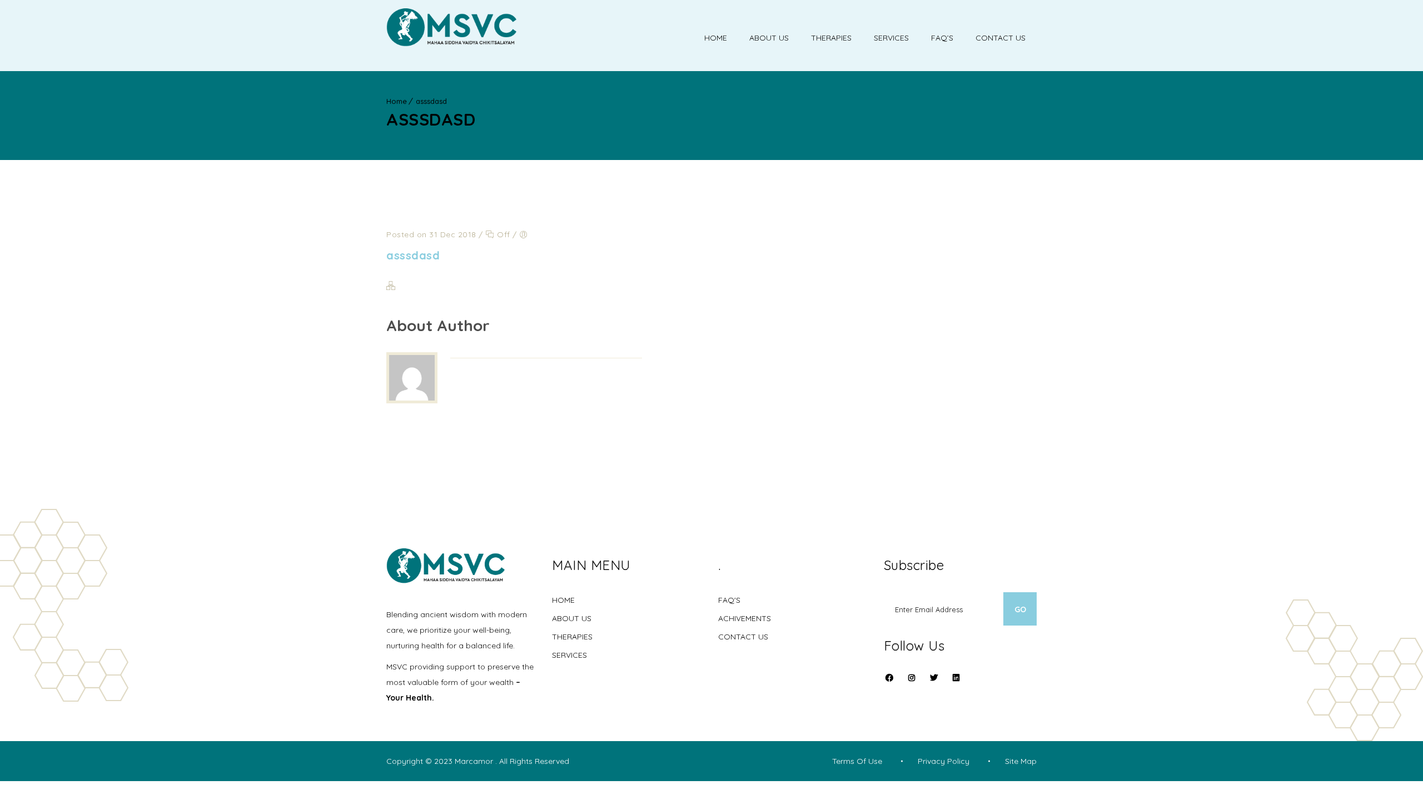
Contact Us (1001, 38)
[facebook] (889, 685)
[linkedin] (956, 678)
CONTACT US (743, 637)
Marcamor (475, 761)
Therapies (831, 38)
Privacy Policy (943, 761)
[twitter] (933, 685)
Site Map (1021, 761)
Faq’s (942, 38)
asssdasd (431, 101)
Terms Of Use (857, 761)
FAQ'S (729, 600)
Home (715, 38)
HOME (563, 600)
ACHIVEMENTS (744, 618)
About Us (769, 38)
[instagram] (911, 685)
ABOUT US (571, 618)
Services (891, 38)
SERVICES (569, 655)
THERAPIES (572, 637)
